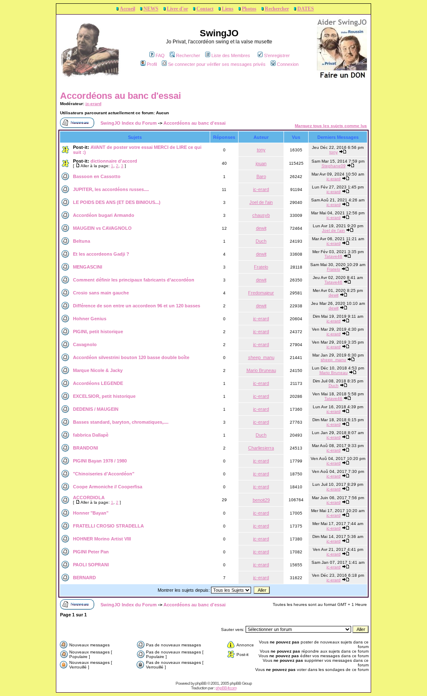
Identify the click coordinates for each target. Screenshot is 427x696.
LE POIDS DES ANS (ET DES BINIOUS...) (117, 202)
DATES (305, 9)
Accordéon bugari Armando (103, 215)
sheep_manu (261, 357)
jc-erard (93, 103)
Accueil (127, 9)
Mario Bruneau (261, 370)
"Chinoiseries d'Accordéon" (103, 473)
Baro (261, 176)
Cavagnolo (85, 344)
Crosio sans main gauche (101, 292)
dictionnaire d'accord (113, 160)
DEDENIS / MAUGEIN (95, 409)
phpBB (200, 683)
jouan (261, 163)
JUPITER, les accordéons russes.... (111, 189)
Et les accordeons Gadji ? (101, 253)
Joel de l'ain (261, 202)
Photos (249, 9)
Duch (261, 241)
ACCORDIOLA (89, 497)
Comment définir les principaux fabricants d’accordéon (133, 279)
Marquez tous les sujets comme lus (331, 125)
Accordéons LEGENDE (98, 383)
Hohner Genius (89, 318)
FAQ (160, 55)
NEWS (150, 9)
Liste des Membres (230, 55)
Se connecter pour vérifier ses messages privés (217, 64)
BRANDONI (85, 447)
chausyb (261, 215)
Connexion (288, 64)
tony (261, 149)
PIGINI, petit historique (98, 331)
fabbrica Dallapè (90, 434)
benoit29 (261, 500)
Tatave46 (333, 256)
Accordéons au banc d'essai (120, 95)
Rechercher (277, 9)
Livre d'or (177, 9)
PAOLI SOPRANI (91, 564)
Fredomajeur (261, 292)
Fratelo (261, 266)
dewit (261, 228)
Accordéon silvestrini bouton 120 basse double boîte (131, 357)
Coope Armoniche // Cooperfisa (107, 486)
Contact (205, 9)
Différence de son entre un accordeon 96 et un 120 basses (136, 305)
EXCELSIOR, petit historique (104, 396)
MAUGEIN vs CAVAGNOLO (102, 228)
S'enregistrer (277, 55)
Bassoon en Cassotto (97, 176)
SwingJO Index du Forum (128, 123)
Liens (228, 9)
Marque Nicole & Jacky (98, 370)
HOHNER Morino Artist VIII (102, 538)
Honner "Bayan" (90, 512)
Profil (152, 64)
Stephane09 (334, 165)
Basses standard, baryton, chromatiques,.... (120, 422)
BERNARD (84, 577)
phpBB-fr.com (226, 688)
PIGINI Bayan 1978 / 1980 (100, 460)
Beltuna (81, 241)
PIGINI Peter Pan (91, 551)
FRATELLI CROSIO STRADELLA (108, 525)
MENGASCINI (87, 266)
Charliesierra (261, 447)
